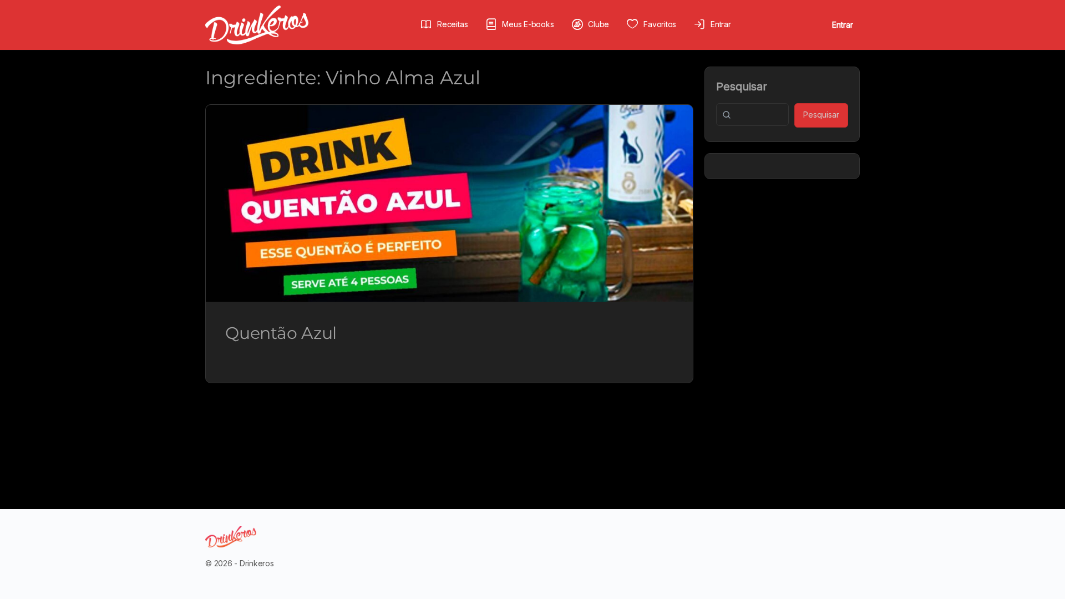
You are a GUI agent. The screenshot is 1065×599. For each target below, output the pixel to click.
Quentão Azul (281, 333)
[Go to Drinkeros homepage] (256, 24)
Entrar (842, 24)
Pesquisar (741, 86)
